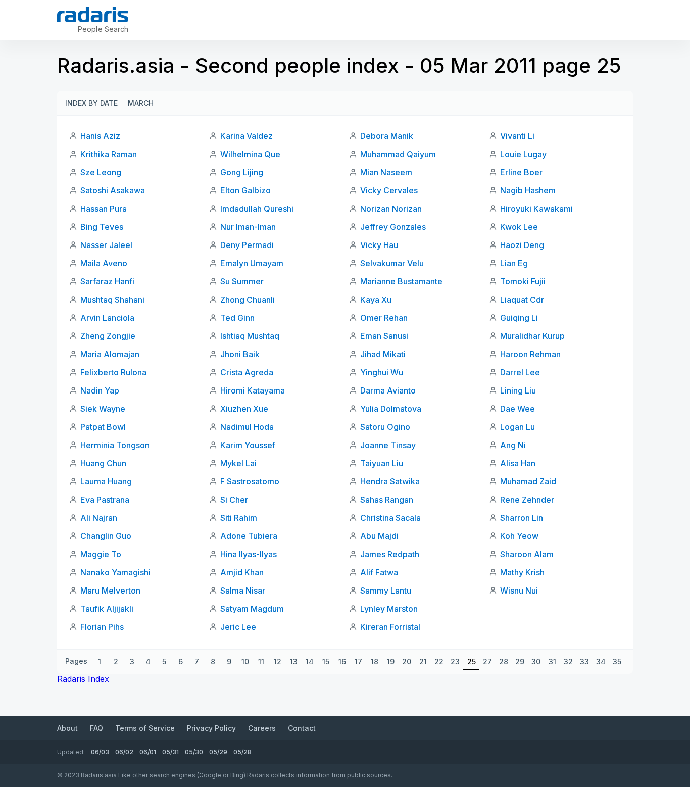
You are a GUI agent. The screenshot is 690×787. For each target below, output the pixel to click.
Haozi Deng (522, 245)
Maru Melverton (110, 590)
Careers (262, 728)
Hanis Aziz (100, 136)
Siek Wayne (102, 409)
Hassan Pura (103, 209)
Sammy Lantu (385, 590)
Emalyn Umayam (251, 263)
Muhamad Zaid (528, 481)
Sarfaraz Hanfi (107, 281)
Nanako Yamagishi (115, 572)
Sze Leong (100, 172)
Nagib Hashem (528, 190)
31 (552, 661)
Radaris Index (83, 679)
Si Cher (234, 500)
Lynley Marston (389, 609)
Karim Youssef (247, 445)
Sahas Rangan (386, 500)
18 (374, 661)
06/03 (100, 752)
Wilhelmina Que (250, 154)
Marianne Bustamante (401, 281)
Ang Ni (513, 445)
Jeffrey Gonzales (393, 227)
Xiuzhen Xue (244, 409)
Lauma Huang (106, 481)
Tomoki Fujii (523, 281)
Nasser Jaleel (106, 245)
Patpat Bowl (103, 427)
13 (294, 661)
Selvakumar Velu (392, 263)
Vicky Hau (379, 245)
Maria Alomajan (109, 354)
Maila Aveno (103, 263)
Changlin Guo (105, 536)
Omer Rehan (384, 318)
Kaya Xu (375, 299)
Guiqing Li (519, 318)
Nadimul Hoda (247, 427)
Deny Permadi (247, 245)
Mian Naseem (386, 172)
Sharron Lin (521, 518)
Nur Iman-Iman (248, 227)
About (67, 728)
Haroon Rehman (530, 354)
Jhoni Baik (240, 354)
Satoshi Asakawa (112, 190)
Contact (302, 728)
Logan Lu (517, 427)
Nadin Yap (99, 390)
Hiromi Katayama (252, 390)
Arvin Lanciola (107, 318)
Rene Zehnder (527, 500)
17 (358, 661)
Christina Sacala (390, 518)
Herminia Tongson (115, 445)
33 (584, 661)
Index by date (91, 103)
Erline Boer (521, 172)
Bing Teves (101, 227)
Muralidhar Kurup (532, 336)
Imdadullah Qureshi (256, 209)
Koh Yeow (519, 536)
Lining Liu (518, 390)
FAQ (96, 728)
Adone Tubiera (248, 536)
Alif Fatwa (379, 572)
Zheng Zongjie (107, 336)
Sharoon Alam (527, 554)
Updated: (71, 752)
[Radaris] (92, 14)
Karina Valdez (246, 136)
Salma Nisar (242, 590)
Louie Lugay (523, 154)
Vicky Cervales (389, 190)
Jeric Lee (238, 627)
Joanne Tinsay (388, 445)
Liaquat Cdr (522, 299)
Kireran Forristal (390, 627)
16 (342, 661)
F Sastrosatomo (249, 481)
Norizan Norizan (391, 209)
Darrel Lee (520, 372)
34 (601, 661)
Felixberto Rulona (113, 372)
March (141, 103)
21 (423, 661)
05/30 (194, 752)
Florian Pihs (102, 627)
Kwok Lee (519, 227)
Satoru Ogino (385, 427)
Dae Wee (517, 409)
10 (245, 661)
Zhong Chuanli (247, 299)
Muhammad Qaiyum (398, 154)
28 (503, 661)
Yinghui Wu (381, 372)
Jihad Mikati (383, 354)
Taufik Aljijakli (106, 609)
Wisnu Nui (519, 590)
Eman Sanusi (384, 336)
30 (535, 661)
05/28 (242, 752)
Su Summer (242, 281)
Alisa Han (517, 463)
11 (261, 661)
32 (568, 661)
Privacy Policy (211, 728)
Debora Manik (386, 136)
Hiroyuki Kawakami (536, 209)
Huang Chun (103, 463)
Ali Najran (98, 518)
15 (325, 661)
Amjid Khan (242, 572)
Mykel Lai (238, 463)
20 (406, 661)
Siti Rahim (238, 518)
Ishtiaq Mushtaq (249, 336)
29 (519, 661)
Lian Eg (514, 263)
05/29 (218, 752)
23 (455, 661)
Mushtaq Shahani (112, 299)
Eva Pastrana (104, 500)
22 (438, 661)
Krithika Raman (108, 154)
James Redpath (389, 554)
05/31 (170, 752)
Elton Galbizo (245, 190)
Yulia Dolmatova (390, 409)
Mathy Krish (522, 572)
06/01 (147, 752)
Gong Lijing (241, 172)
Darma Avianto (388, 390)
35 (617, 661)
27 (487, 661)
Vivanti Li (517, 136)
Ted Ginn (237, 318)
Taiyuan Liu (381, 463)
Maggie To (100, 554)
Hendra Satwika (390, 481)
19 (391, 661)
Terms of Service (145, 728)
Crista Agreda (246, 372)
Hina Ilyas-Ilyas (248, 554)
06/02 (124, 752)
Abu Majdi (379, 536)
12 (277, 661)
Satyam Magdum (252, 609)
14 (310, 661)
